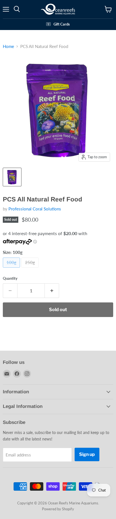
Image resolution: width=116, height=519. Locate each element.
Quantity (10, 278)
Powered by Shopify (58, 509)
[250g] (30, 268)
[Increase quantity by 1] (52, 290)
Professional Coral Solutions (34, 208)
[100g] (12, 268)
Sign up (87, 454)
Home (8, 46)
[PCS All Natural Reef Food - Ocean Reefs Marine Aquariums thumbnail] (12, 177)
